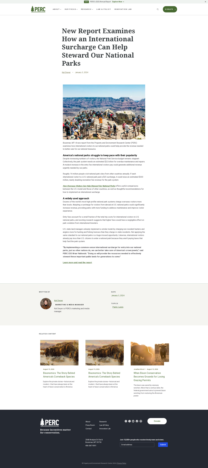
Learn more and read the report (77, 262)
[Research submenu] (92, 9)
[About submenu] (60, 9)
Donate (157, 421)
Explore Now (117, 2)
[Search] (158, 9)
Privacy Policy (121, 463)
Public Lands (117, 307)
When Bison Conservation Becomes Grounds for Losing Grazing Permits (149, 377)
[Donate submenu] (175, 9)
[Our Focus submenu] (77, 9)
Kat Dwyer (66, 72)
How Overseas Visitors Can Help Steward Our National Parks (89, 186)
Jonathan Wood (139, 369)
